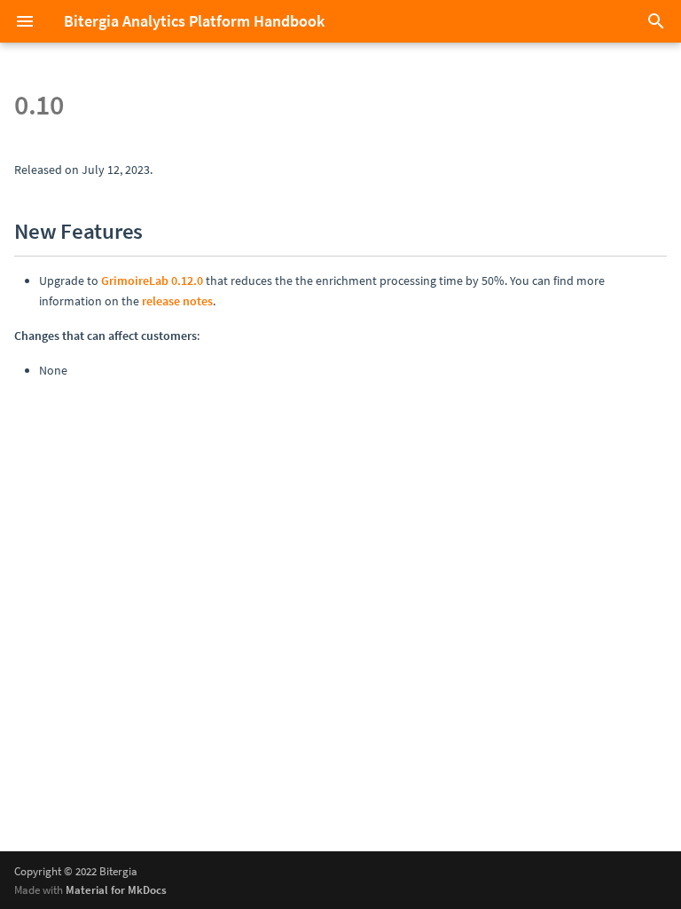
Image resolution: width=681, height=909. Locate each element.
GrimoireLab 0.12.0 (152, 281)
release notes (177, 301)
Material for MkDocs (116, 889)
